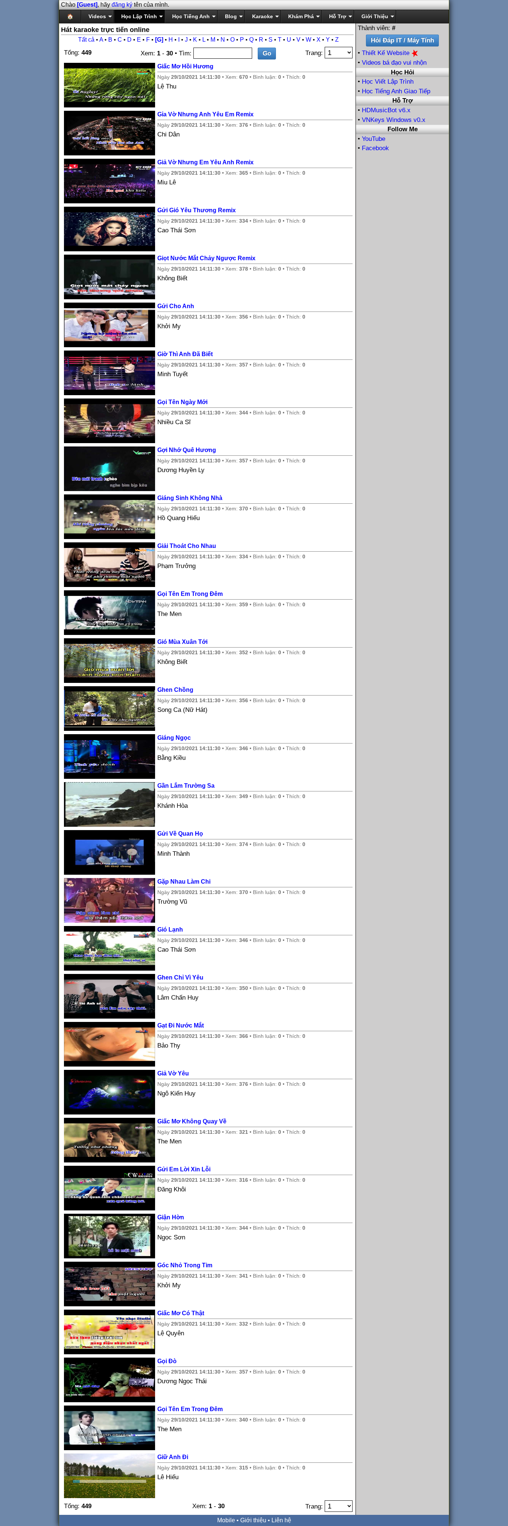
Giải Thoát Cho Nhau (186, 546)
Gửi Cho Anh (175, 306)
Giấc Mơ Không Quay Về (191, 1121)
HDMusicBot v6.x (386, 110)
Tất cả (86, 39)
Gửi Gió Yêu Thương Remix (196, 210)
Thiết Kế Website (386, 53)
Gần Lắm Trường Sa (186, 786)
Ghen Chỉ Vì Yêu (180, 977)
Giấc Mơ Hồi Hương (185, 66)
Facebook (375, 148)
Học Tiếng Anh (191, 16)
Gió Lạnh (170, 929)
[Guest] (87, 4)
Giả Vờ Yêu (173, 1073)
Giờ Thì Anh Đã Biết (185, 354)
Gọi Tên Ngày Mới (182, 402)
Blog (231, 16)
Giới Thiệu (374, 16)
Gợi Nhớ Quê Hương (186, 450)
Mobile (226, 1520)
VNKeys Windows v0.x (393, 119)
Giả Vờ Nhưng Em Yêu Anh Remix (205, 162)
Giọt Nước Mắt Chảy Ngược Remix (206, 258)
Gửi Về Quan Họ (180, 833)
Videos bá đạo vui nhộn (394, 62)
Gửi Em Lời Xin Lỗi (183, 1169)
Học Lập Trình (139, 16)
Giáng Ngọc (174, 738)
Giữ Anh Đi (172, 1457)
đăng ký (122, 4)
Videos (97, 16)
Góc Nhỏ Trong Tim (184, 1265)
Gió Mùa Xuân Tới (182, 642)
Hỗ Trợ (337, 16)
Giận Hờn (170, 1217)
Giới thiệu (253, 1520)
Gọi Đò (167, 1361)
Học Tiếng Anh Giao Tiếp (396, 91)
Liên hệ (281, 1520)
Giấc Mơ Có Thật (180, 1313)
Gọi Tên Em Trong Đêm (190, 594)
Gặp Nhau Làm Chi (183, 881)
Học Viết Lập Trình (388, 81)
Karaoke (262, 16)
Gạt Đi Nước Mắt (180, 1025)
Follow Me (403, 129)
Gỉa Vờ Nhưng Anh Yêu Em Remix (205, 114)
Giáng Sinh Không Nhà (189, 498)
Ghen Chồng (175, 690)
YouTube (373, 138)
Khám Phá (301, 16)
